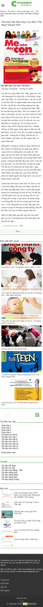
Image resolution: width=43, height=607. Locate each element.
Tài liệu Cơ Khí (8, 468)
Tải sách (11, 11)
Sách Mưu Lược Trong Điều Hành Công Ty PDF (21, 267)
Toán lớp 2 (6, 428)
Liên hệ (3, 587)
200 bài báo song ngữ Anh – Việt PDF (26, 512)
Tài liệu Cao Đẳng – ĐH (11, 470)
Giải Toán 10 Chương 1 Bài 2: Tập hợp (26, 503)
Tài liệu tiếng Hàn (9, 477)
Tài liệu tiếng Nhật (9, 475)
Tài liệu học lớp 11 (9, 446)
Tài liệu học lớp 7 (9, 437)
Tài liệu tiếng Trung (10, 479)
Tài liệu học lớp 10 (9, 444)
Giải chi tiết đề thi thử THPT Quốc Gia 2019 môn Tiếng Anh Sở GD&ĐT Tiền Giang (27, 495)
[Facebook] (20, 601)
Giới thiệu (4, 583)
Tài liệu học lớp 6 (9, 435)
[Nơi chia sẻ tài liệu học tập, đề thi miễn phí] (21, 3)
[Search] (37, 415)
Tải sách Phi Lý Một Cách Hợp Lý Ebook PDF (27, 522)
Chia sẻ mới (21, 598)
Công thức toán (8, 452)
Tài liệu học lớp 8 (9, 439)
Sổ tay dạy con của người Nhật (14, 349)
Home (2, 11)
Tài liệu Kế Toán (8, 466)
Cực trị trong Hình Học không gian (26, 531)
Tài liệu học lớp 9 (9, 441)
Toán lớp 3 (6, 430)
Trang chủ (4, 580)
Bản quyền (5, 590)
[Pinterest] (22, 601)
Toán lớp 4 (6, 432)
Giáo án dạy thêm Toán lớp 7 (26, 539)
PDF (21, 226)
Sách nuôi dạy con (25, 11)
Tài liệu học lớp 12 (9, 448)
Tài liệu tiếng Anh (9, 472)
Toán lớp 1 (6, 425)
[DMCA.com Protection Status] (30, 604)
